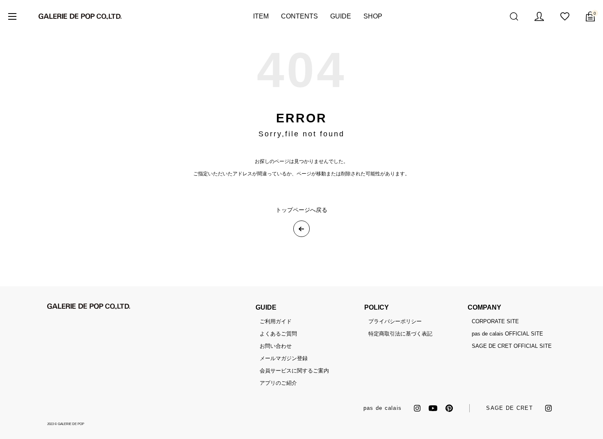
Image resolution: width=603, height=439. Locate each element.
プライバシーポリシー (395, 321)
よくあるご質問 (278, 334)
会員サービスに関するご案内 (294, 371)
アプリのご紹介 (278, 383)
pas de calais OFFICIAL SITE (507, 334)
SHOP (372, 16)
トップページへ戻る (301, 210)
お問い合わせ (276, 346)
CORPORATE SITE (495, 321)
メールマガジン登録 (284, 358)
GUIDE (340, 16)
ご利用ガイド (276, 321)
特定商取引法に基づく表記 (400, 334)
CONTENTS (299, 16)
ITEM (261, 16)
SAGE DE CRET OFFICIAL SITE (512, 346)
